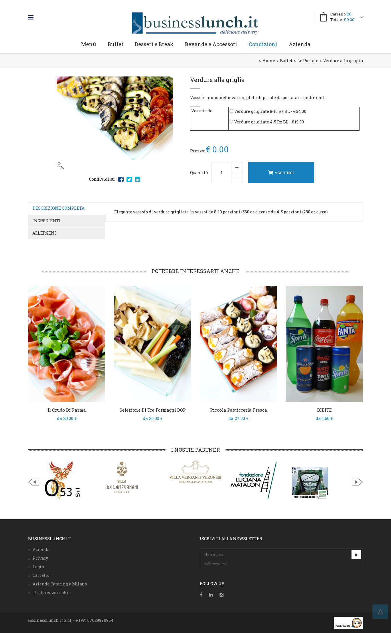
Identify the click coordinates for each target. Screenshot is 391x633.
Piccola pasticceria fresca (238, 410)
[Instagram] (222, 594)
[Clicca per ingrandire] (115, 123)
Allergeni (44, 233)
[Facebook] (201, 594)
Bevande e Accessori (211, 44)
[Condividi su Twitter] (129, 179)
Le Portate (307, 60)
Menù (88, 44)
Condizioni (263, 44)
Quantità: (199, 172)
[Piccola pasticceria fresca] (238, 344)
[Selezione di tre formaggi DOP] (152, 344)
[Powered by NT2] (348, 623)
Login (38, 566)
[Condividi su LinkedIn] (137, 179)
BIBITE (324, 410)
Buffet (115, 44)
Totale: (342, 19)
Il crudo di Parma (67, 410)
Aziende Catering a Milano (60, 584)
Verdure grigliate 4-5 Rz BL (261, 122)
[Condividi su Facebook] (121, 179)
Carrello (340, 14)
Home (268, 60)
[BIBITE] (324, 344)
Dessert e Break (154, 44)
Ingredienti (46, 220)
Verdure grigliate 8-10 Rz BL (261, 111)
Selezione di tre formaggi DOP (153, 410)
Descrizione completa (58, 208)
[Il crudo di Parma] (66, 344)
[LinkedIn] (211, 594)
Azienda (299, 44)
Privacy (40, 558)
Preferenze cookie (52, 592)
